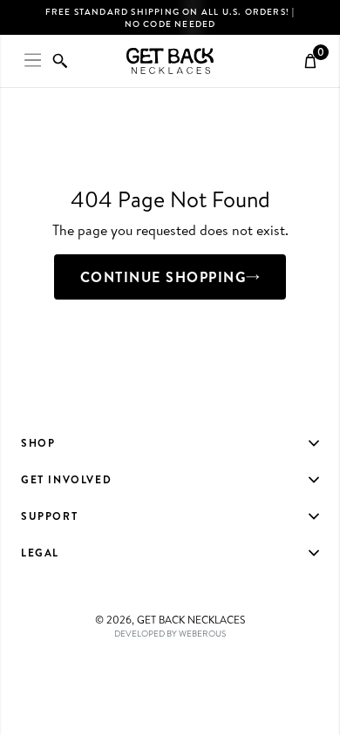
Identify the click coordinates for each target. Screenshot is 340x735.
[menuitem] (170, 443)
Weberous (202, 633)
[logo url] (170, 61)
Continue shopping (163, 277)
